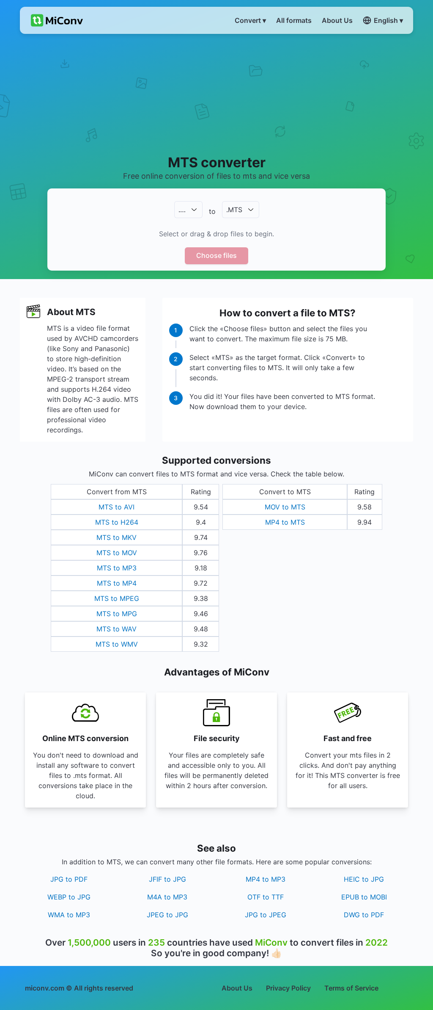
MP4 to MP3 (265, 879)
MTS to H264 (116, 522)
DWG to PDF (364, 914)
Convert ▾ (250, 20)
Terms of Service (351, 988)
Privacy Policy (288, 988)
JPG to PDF (69, 879)
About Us (237, 988)
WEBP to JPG (68, 897)
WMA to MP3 (69, 914)
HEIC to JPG (364, 879)
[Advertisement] (216, 94)
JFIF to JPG (167, 879)
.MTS (234, 209)
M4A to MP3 (167, 897)
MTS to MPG (116, 613)
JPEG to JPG (167, 914)
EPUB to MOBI (364, 897)
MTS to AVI (116, 507)
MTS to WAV (116, 629)
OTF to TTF (265, 897)
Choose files (216, 255)
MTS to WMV (117, 644)
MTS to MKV (116, 537)
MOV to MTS (285, 507)
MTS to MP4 (117, 583)
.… (182, 209)
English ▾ (388, 20)
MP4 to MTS (285, 522)
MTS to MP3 (117, 568)
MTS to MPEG (116, 598)
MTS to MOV (116, 552)
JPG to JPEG (265, 914)
